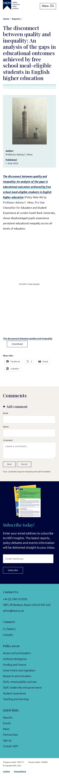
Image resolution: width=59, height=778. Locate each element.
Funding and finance (14, 664)
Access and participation (17, 653)
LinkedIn (8, 634)
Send (9, 464)
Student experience (14, 693)
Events (7, 723)
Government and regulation (19, 670)
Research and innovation (17, 676)
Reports (7, 717)
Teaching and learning (16, 699)
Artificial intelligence (15, 659)
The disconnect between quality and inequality (27, 338)
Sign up (7, 740)
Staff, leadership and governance (22, 687)
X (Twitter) (9, 629)
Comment (7, 440)
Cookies (6, 772)
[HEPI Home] (13, 5)
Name (6, 427)
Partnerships (10, 734)
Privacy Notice (20, 772)
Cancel (24, 464)
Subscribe (13, 570)
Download (17, 344)
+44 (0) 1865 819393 (15, 599)
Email (5, 413)
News (6, 729)
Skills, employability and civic (20, 681)
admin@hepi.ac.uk (13, 610)
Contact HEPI (10, 746)
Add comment (16, 407)
